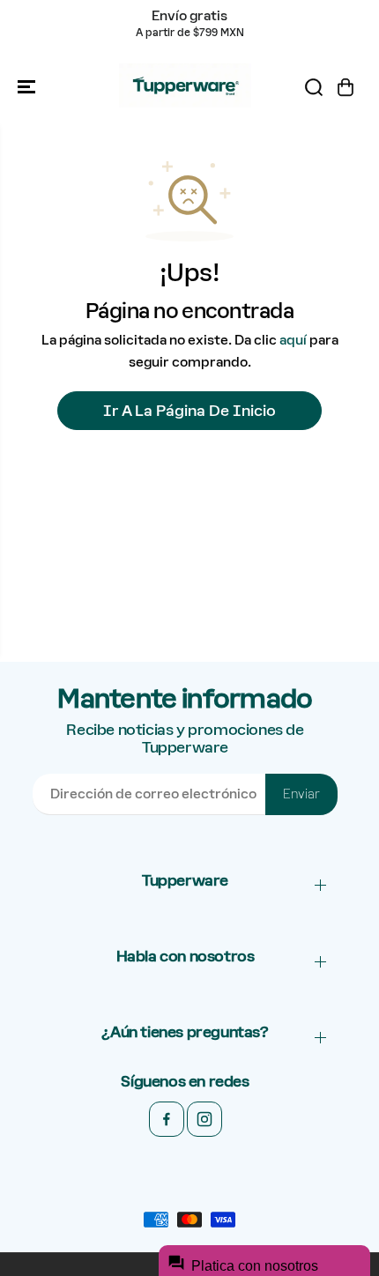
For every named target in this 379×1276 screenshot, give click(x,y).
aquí (293, 339)
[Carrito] (345, 87)
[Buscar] (314, 87)
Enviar (301, 794)
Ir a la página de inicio (189, 410)
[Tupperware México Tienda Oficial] (185, 86)
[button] (28, 87)
